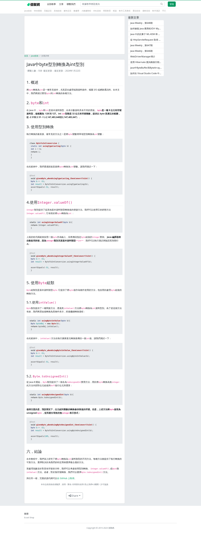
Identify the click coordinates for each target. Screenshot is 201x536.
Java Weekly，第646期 (141, 50)
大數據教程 (86, 10)
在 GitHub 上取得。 (67, 478)
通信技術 (136, 10)
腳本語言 (67, 10)
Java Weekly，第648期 (141, 22)
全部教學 (51, 4)
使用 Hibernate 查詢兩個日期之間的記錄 (147, 62)
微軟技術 (146, 10)
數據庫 (76, 10)
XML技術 (97, 10)
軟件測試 (156, 10)
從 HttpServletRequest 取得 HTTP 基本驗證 (147, 39)
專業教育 (107, 10)
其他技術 (58, 10)
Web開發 (38, 10)
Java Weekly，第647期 (141, 45)
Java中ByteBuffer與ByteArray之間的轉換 (147, 67)
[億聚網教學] (33, 4)
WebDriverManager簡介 (142, 56)
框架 (115, 10)
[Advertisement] (74, 35)
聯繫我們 (71, 4)
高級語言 (48, 10)
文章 (61, 4)
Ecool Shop (29, 517)
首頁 (26, 55)
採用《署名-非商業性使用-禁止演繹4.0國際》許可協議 (85, 484)
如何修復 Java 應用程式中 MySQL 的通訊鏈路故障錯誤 (147, 28)
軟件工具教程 (124, 10)
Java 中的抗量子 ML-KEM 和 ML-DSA (147, 34)
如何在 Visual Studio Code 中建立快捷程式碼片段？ (147, 73)
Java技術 (28, 10)
